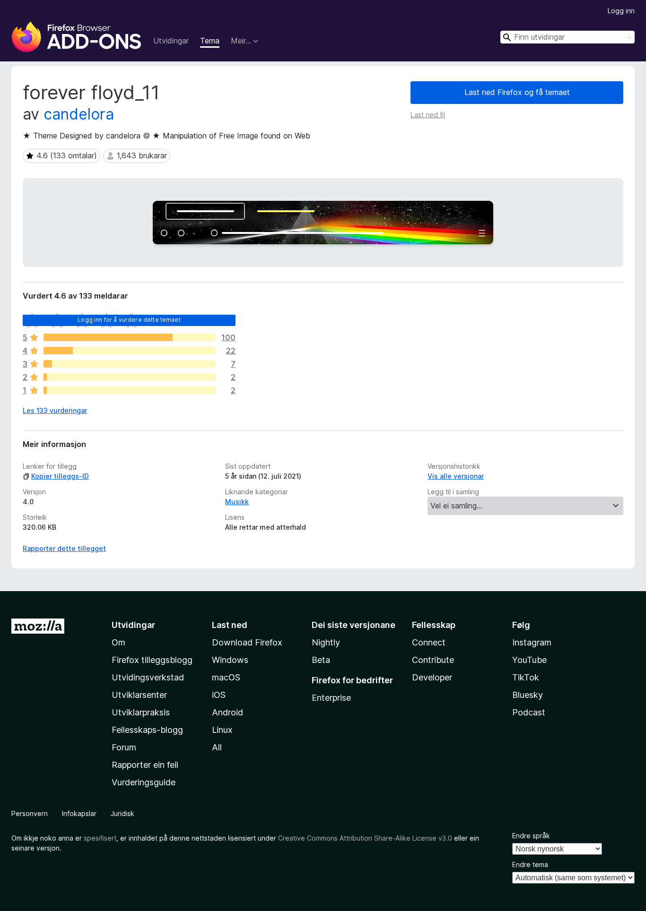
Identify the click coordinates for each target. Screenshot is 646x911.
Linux (222, 730)
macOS (226, 677)
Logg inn (621, 11)
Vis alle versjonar (456, 476)
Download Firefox (247, 642)
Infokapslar (79, 813)
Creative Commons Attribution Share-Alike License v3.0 (365, 838)
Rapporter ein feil (145, 765)
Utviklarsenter (139, 695)
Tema (209, 40)
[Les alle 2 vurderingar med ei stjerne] (130, 390)
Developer (432, 677)
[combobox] (567, 37)
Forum (124, 747)
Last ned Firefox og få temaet (517, 92)
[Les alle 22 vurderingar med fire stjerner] (130, 350)
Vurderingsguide (143, 782)
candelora (79, 114)
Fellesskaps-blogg (147, 730)
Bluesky (527, 695)
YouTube (529, 660)
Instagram (531, 642)
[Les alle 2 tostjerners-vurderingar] (130, 377)
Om (118, 642)
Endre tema (530, 864)
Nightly (326, 642)
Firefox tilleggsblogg (152, 660)
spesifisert (100, 838)
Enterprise (331, 698)
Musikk (237, 502)
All (217, 747)
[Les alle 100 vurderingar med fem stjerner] (130, 337)
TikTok (525, 677)
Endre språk (531, 836)
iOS (219, 695)
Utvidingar (171, 40)
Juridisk (122, 813)
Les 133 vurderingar (55, 410)
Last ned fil (427, 115)
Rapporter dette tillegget (64, 548)
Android (227, 712)
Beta (321, 660)
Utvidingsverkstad (148, 677)
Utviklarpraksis (141, 712)
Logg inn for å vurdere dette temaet (129, 319)
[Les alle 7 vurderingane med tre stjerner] (130, 364)
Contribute (433, 660)
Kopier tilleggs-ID (60, 476)
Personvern (29, 813)
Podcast (528, 712)
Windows (230, 660)
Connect (428, 642)
